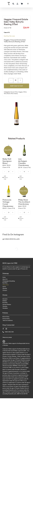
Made (10, 337)
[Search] (13, 4)
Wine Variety (14, 93)
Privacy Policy (6, 318)
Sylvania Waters (7, 304)
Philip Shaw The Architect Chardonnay (24, 202)
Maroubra (5, 299)
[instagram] (6, 328)
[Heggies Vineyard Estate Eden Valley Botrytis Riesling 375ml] (16, 112)
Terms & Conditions (8, 320)
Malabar (5, 300)
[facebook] (3, 328)
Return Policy (6, 316)
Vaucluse (5, 306)
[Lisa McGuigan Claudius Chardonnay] (24, 150)
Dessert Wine (14, 92)
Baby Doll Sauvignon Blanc (7, 161)
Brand (8, 93)
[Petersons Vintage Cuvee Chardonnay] (9, 191)
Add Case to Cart (16, 86)
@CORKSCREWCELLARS (11, 239)
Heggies (20, 92)
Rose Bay (5, 302)
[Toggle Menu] (27, 4)
